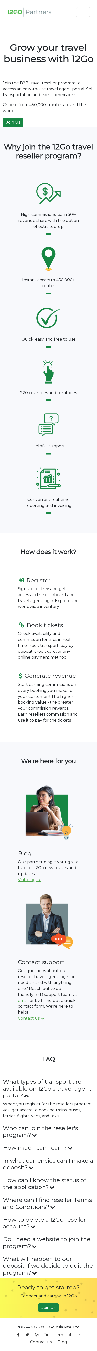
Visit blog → (29, 879)
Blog (62, 1342)
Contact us (41, 1342)
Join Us (13, 122)
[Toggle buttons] (83, 12)
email (23, 1000)
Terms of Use (67, 1334)
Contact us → (31, 1018)
